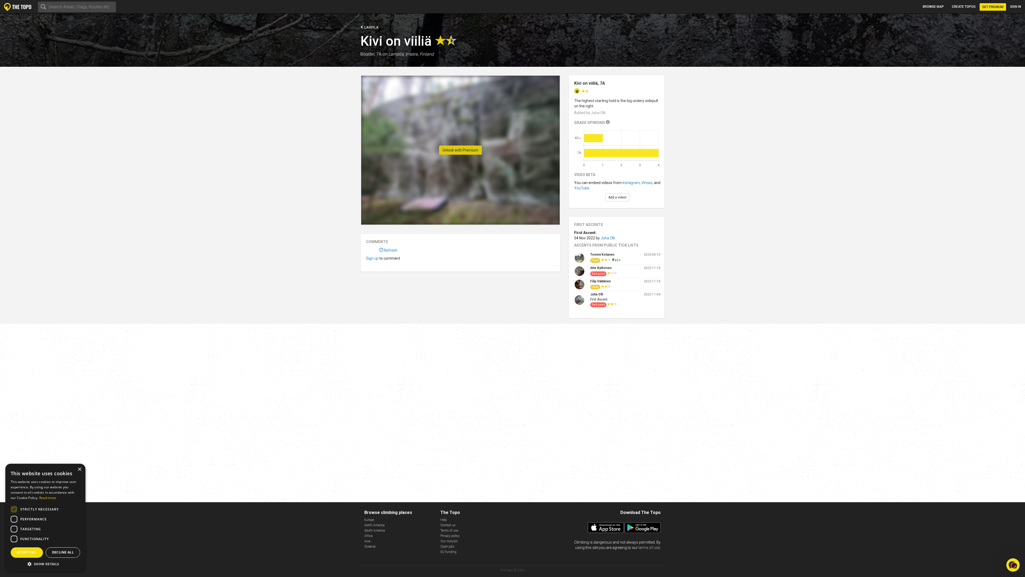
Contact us (448, 525)
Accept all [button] (27, 552)
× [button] (79, 469)
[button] (45, 563)
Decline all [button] (63, 552)
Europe (369, 520)
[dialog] (45, 518)
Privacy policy (450, 536)
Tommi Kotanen (602, 254)
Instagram (631, 183)
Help (443, 520)
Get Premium (992, 7)
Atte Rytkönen (601, 268)
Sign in (1015, 7)
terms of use (649, 547)
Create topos (964, 7)
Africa (368, 536)
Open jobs (447, 546)
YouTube (581, 188)
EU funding (448, 552)
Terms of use (449, 530)
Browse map (933, 7)
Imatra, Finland (419, 54)
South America (374, 530)
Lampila (371, 27)
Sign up (372, 258)
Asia (367, 541)
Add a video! (617, 197)
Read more (47, 498)
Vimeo (646, 183)
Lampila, (396, 54)
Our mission (449, 541)
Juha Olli (608, 238)
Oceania (370, 546)
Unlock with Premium (460, 150)
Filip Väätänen (600, 281)
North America (374, 525)
